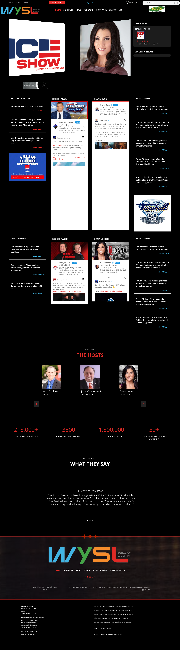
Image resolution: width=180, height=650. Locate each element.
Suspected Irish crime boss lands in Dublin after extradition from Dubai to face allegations (152, 180)
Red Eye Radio (142, 41)
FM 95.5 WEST (25, 2)
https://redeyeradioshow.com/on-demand (67, 292)
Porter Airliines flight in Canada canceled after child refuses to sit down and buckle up (151, 161)
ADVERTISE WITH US (56, 2)
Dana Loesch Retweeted (107, 278)
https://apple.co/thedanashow (111, 291)
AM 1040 (11, 2)
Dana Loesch (50, 391)
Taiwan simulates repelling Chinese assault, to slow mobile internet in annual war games (151, 143)
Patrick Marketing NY (114, 635)
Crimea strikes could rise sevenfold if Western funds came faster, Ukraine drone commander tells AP (152, 125)
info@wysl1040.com (125, 622)
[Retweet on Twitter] (98, 277)
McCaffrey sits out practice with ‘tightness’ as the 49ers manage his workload (26, 249)
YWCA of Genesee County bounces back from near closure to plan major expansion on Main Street (27, 122)
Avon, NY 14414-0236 (28, 628)
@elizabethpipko (59, 146)
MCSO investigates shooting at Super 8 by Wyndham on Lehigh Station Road (27, 140)
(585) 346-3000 (32, 632)
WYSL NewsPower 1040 (29, 623)
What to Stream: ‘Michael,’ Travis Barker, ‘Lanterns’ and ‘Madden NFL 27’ (26, 286)
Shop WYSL (101, 10)
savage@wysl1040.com (121, 618)
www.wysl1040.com (126, 606)
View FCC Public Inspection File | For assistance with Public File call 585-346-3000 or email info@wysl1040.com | (108, 587)
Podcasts (88, 10)
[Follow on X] (88, 2)
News (78, 10)
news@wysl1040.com (125, 610)
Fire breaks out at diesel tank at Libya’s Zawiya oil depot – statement (152, 107)
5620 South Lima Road (29, 625)
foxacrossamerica (63, 138)
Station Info (116, 10)
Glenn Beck (103, 120)
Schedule (68, 10)
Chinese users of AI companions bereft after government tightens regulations (25, 267)
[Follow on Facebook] (92, 2)
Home (58, 10)
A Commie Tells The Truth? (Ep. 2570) (27, 106)
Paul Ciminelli (128, 391)
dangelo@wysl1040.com (126, 614)
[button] (36, 404)
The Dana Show (104, 281)
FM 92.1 (18, 2)
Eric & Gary (88, 391)
